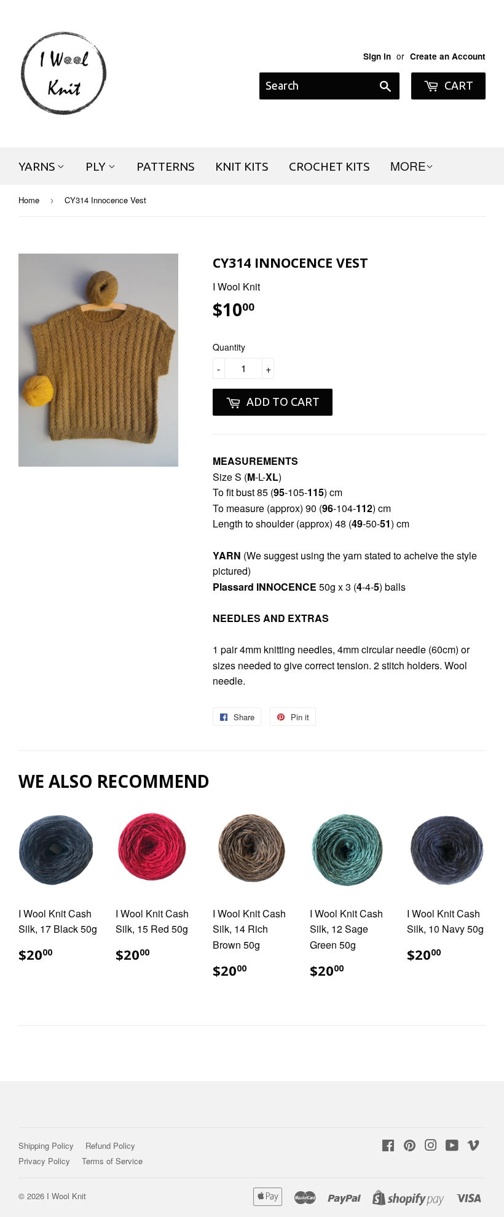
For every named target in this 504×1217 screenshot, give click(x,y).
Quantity (229, 347)
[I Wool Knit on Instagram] (431, 1146)
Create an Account (448, 56)
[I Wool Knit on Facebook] (388, 1146)
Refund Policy (110, 1145)
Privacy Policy (44, 1161)
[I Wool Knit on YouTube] (452, 1146)
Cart (457, 85)
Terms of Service (112, 1161)
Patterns (165, 166)
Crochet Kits (329, 166)
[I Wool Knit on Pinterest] (409, 1146)
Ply (96, 166)
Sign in (377, 56)
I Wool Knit (66, 1196)
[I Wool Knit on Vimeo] (473, 1146)
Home (28, 200)
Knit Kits (241, 166)
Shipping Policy (46, 1145)
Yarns (37, 166)
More (408, 165)
